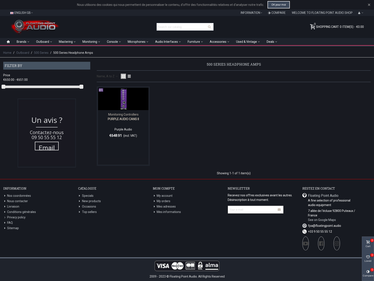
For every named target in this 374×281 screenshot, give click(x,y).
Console (112, 41)
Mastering (66, 41)
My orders (163, 201)
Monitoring (89, 41)
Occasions (89, 206)
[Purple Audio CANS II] (123, 99)
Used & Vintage (246, 41)
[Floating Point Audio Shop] (35, 26)
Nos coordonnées (19, 195)
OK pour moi (278, 4)
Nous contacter (17, 201)
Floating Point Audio (323, 196)
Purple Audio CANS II (123, 119)
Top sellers (89, 212)
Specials (88, 195)
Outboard (42, 41)
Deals (270, 41)
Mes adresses (166, 206)
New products (91, 201)
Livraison (13, 206)
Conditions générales (21, 212)
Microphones (136, 41)
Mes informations (169, 212)
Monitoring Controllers (123, 114)
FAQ (10, 222)
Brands (21, 41)
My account (164, 195)
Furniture (194, 41)
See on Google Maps (322, 220)
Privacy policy (16, 217)
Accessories (218, 41)
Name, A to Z (106, 76)
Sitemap (13, 228)
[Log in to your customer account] (360, 13)
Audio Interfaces (166, 41)
